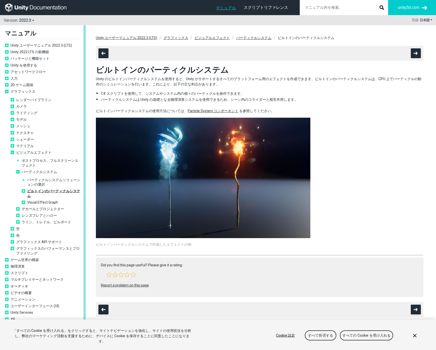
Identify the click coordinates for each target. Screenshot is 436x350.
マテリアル (25, 146)
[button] (109, 275)
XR (13, 319)
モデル (21, 119)
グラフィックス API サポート (39, 242)
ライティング (26, 113)
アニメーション (23, 299)
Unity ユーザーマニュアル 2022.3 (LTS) (41, 45)
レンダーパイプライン (33, 100)
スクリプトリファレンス (266, 7)
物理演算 (18, 266)
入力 (14, 78)
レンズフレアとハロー (39, 215)
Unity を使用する (24, 65)
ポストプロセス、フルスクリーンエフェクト (50, 162)
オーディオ (19, 286)
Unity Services (22, 312)
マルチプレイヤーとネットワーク (37, 279)
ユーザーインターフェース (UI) (35, 306)
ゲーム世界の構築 (25, 260)
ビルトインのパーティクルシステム (53, 193)
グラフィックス (23, 91)
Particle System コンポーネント (213, 111)
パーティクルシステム (39, 172)
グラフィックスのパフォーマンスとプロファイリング (48, 250)
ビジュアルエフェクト (33, 152)
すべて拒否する (320, 335)
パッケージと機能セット (30, 58)
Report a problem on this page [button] (125, 285)
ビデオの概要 (21, 293)
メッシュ (23, 126)
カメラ (21, 106)
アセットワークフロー (28, 72)
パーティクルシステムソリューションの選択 (53, 182)
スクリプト (19, 273)
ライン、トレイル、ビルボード (46, 222)
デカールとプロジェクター (43, 209)
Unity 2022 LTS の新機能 (30, 52)
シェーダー (25, 139)
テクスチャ (25, 133)
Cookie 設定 (285, 335)
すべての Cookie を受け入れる (366, 335)
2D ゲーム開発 (22, 85)
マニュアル (226, 8)
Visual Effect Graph (42, 202)
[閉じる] (415, 335)
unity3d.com (408, 7)
